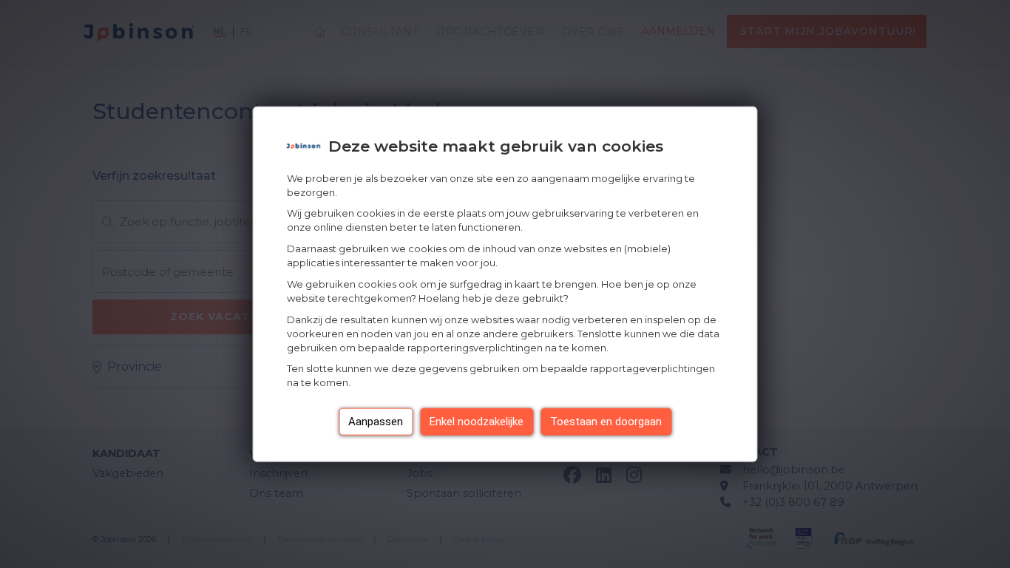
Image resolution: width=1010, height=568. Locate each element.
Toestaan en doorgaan (606, 421)
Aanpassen (375, 421)
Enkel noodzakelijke (476, 421)
